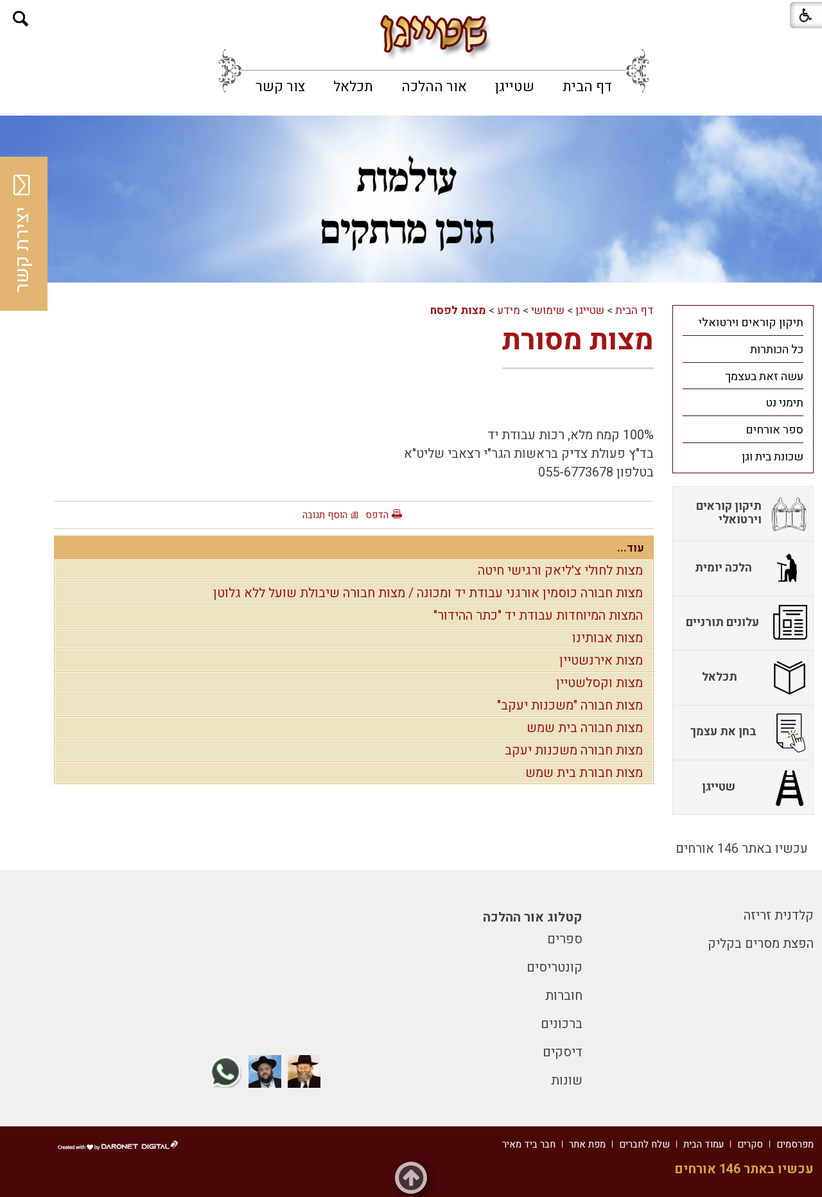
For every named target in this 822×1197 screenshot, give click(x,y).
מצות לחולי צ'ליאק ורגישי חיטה (560, 570)
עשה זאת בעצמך (764, 376)
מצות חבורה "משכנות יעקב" (570, 705)
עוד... (630, 548)
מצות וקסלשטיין (599, 683)
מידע (508, 310)
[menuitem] (587, 87)
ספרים (564, 939)
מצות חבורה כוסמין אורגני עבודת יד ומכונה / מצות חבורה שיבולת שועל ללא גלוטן (428, 593)
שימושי (547, 310)
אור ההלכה (434, 86)
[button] (21, 19)
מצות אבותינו (607, 638)
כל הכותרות (776, 349)
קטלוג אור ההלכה (532, 917)
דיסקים (562, 1052)
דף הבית (587, 86)
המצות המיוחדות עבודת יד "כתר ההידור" (538, 615)
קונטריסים (554, 967)
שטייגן (514, 86)
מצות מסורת (578, 340)
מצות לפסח (458, 310)
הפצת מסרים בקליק (761, 943)
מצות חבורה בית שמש (585, 728)
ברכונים (561, 1024)
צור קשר (280, 86)
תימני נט (784, 403)
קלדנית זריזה (779, 915)
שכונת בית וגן (772, 457)
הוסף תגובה (324, 515)
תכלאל (353, 86)
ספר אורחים (774, 430)
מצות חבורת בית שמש (584, 773)
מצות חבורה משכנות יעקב (574, 750)
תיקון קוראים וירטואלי (751, 322)
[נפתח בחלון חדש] (304, 1071)
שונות (566, 1080)
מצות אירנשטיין (601, 660)
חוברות (563, 995)
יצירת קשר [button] (22, 250)
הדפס (377, 515)
